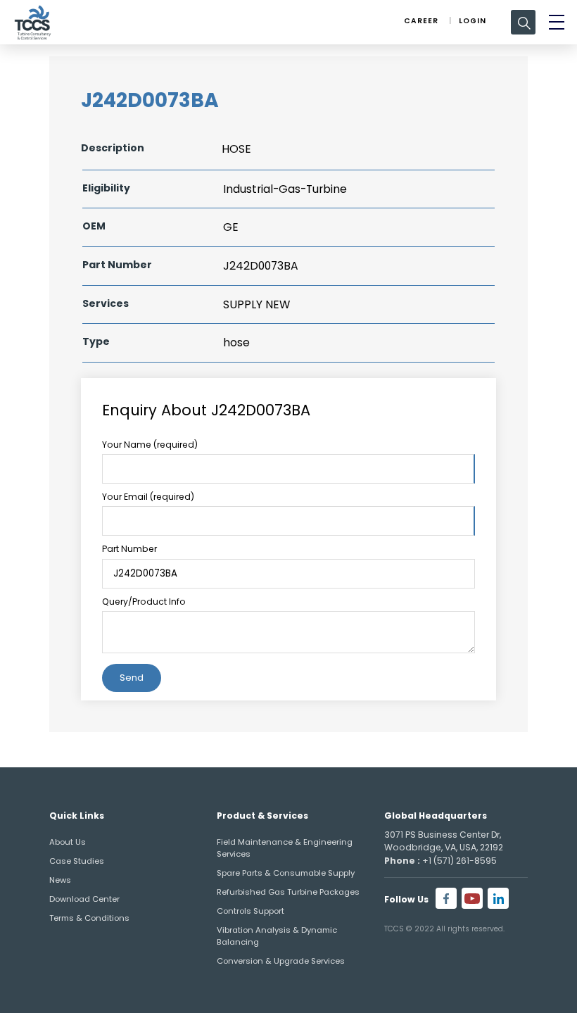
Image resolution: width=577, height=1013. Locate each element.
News (60, 880)
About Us (67, 842)
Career (421, 20)
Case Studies (76, 861)
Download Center (84, 899)
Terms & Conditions (89, 918)
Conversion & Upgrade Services (281, 961)
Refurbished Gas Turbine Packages (288, 892)
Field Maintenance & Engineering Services (285, 848)
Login (472, 20)
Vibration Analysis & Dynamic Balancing (277, 936)
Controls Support (250, 911)
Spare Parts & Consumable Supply (286, 873)
